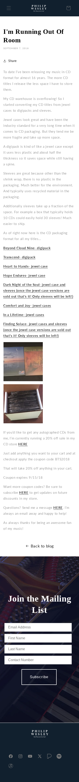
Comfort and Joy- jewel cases (27, 305)
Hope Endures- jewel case (24, 275)
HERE (58, 507)
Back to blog (42, 546)
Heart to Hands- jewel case (25, 266)
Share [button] (12, 61)
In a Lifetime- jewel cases (23, 315)
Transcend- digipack (19, 257)
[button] (9, 8)
